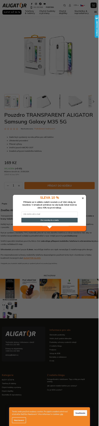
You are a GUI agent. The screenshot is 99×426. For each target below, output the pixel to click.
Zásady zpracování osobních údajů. (55, 225)
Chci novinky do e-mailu (49, 220)
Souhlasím (80, 413)
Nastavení (19, 420)
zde (61, 414)
